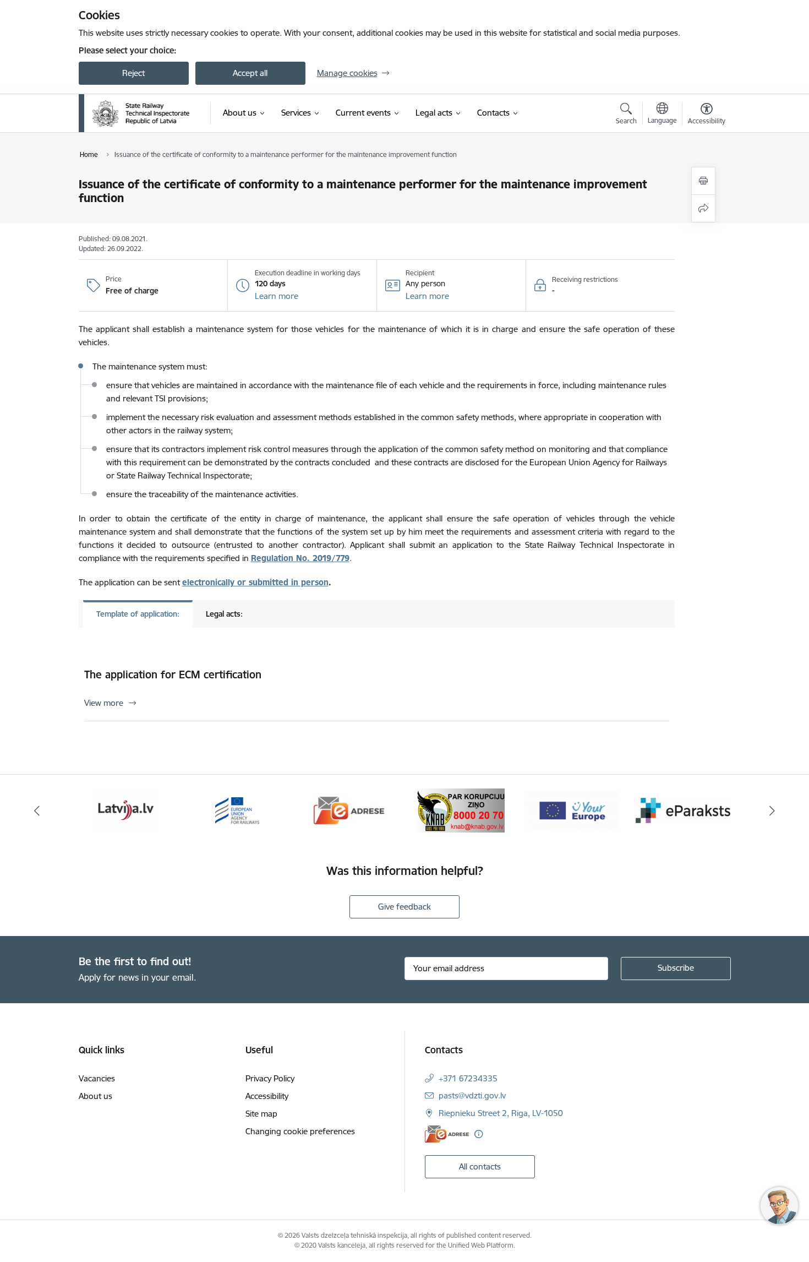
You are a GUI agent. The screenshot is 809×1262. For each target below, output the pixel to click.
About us (95, 1096)
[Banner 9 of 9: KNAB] (460, 809)
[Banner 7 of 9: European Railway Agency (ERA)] (237, 809)
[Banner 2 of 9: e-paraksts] (683, 809)
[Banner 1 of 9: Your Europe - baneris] (571, 809)
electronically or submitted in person (255, 582)
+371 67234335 (468, 1078)
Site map (261, 1113)
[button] (276, 296)
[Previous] (36, 810)
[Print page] (703, 180)
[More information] (478, 1134)
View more (103, 703)
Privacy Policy (269, 1078)
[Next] (772, 810)
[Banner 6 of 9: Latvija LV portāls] (125, 809)
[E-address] (447, 1134)
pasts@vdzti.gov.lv (472, 1095)
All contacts (480, 1166)
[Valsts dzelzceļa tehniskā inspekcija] (141, 113)
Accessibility (266, 1096)
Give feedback (404, 906)
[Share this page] (703, 208)
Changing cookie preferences (300, 1131)
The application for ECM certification (172, 674)
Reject (133, 73)
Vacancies (97, 1078)
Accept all (250, 73)
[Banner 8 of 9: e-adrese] (349, 809)
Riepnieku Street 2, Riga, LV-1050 (501, 1113)
